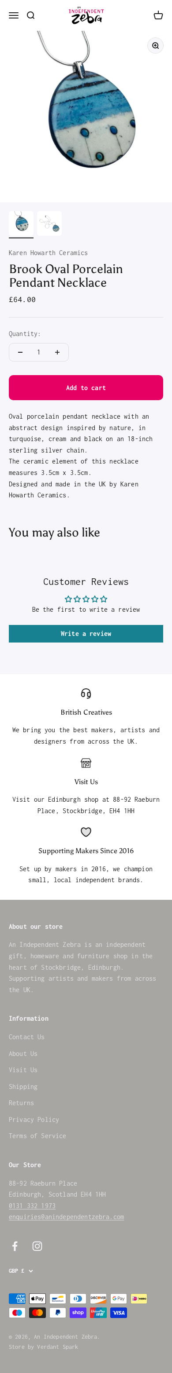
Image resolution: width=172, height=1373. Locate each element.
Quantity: (25, 333)
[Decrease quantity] (20, 352)
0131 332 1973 (32, 1205)
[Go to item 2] (49, 224)
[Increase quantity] (57, 352)
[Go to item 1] (21, 224)
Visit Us (23, 1070)
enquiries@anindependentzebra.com (66, 1216)
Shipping (23, 1086)
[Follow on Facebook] (15, 1246)
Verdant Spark (57, 1347)
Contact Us (27, 1037)
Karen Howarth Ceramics (48, 252)
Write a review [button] (86, 633)
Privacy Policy (34, 1119)
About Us (23, 1053)
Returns (21, 1102)
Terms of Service (38, 1135)
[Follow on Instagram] (37, 1246)
